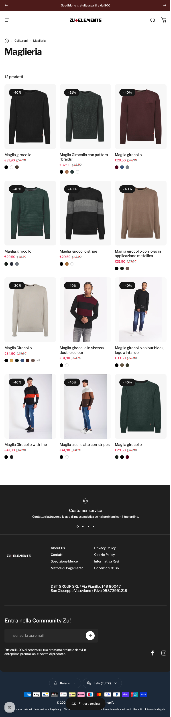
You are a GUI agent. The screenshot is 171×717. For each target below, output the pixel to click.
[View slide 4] (93, 526)
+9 (38, 360)
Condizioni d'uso (106, 568)
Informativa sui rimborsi (19, 709)
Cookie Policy (104, 555)
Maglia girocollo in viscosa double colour (82, 350)
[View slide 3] (88, 526)
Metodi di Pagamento (67, 568)
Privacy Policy (105, 548)
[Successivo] (165, 5)
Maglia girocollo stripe (78, 251)
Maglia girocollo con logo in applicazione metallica (138, 253)
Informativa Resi (106, 561)
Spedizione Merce (64, 561)
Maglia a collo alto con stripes (85, 444)
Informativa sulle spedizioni (116, 709)
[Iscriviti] (90, 635)
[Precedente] (6, 5)
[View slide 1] (77, 526)
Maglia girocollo (17, 154)
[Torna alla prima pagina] (6, 40)
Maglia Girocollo (18, 348)
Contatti (57, 555)
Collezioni (21, 40)
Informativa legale (155, 709)
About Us (58, 548)
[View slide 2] (83, 526)
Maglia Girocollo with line (25, 444)
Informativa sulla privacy (48, 709)
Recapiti (137, 709)
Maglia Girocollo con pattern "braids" (84, 157)
